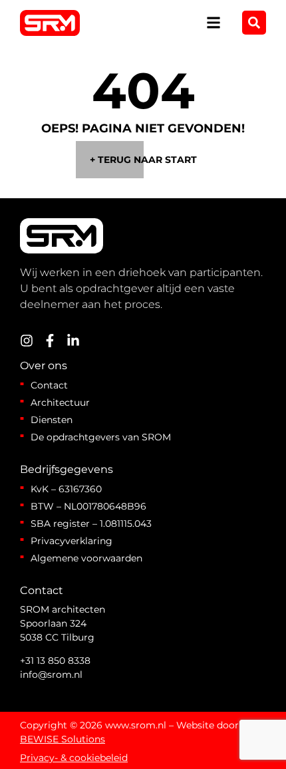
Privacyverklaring (71, 541)
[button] (214, 23)
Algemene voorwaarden (86, 558)
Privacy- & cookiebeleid (74, 758)
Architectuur (60, 402)
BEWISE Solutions (62, 739)
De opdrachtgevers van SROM (101, 437)
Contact (49, 385)
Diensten (51, 420)
